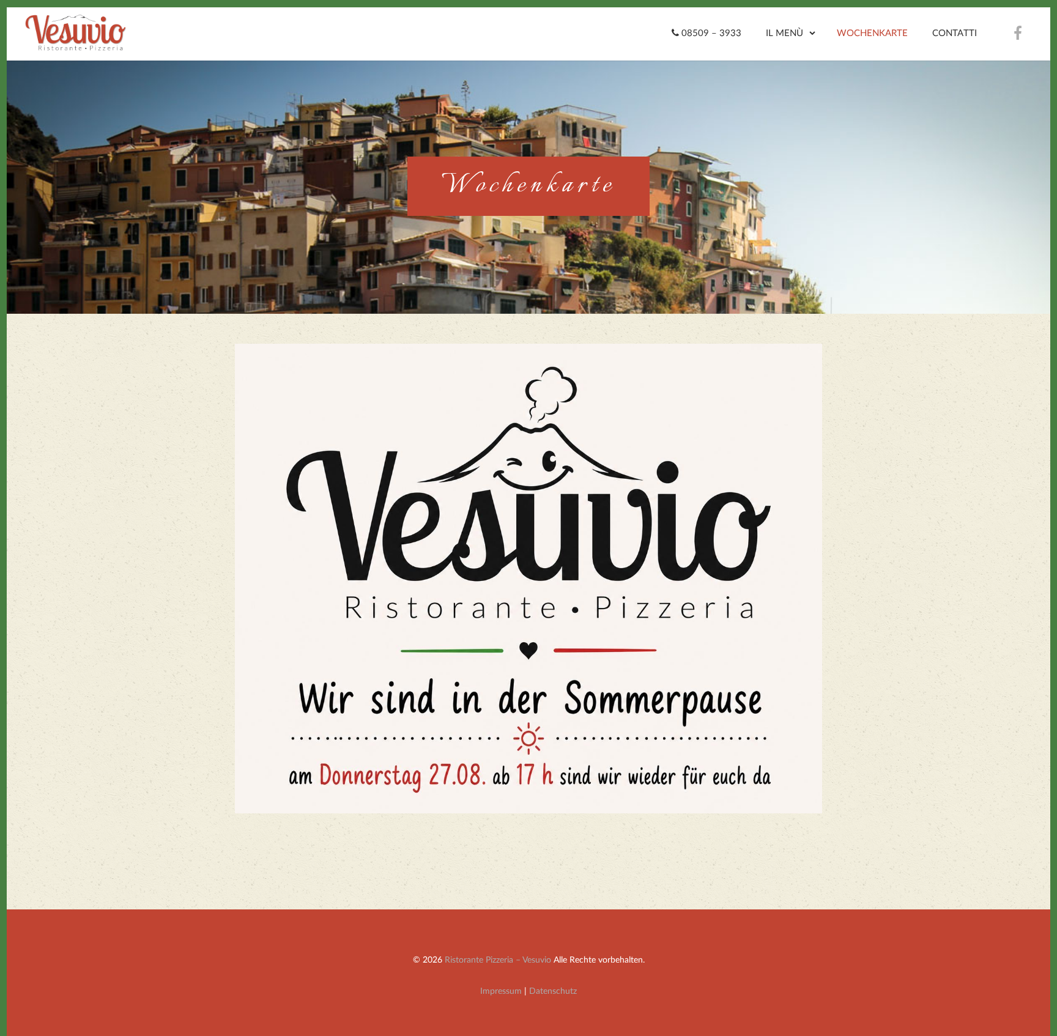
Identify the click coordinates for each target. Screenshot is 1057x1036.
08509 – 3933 (710, 33)
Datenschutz (553, 991)
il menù (784, 33)
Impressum (501, 991)
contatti (954, 33)
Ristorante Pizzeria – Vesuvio (498, 959)
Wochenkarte (872, 33)
